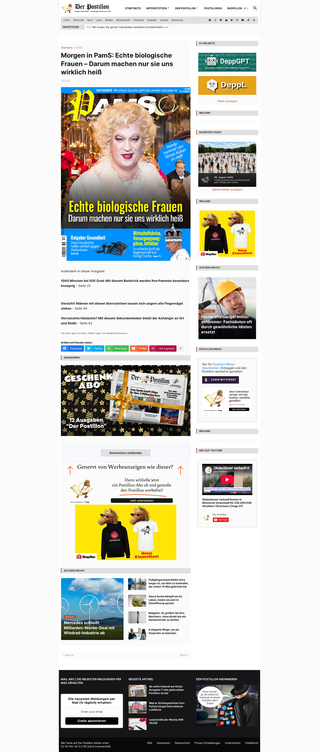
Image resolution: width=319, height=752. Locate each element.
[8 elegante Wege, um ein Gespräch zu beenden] (137, 634)
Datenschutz (182, 742)
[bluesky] (226, 20)
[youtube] (242, 20)
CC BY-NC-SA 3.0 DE (74, 746)
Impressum (163, 742)
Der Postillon (185, 8)
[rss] (254, 20)
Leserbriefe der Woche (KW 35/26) (166, 721)
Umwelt (164, 20)
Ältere (183, 655)
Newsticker (177, 20)
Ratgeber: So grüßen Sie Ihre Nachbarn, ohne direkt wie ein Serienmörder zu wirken (167, 616)
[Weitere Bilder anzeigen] (227, 189)
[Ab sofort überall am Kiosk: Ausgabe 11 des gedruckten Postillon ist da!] (137, 691)
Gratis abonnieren (92, 721)
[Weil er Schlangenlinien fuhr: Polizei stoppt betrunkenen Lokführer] (137, 707)
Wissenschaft (123, 20)
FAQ (149, 742)
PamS (79, 47)
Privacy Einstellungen (207, 742)
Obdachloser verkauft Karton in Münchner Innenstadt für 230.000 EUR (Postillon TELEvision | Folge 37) (226, 503)
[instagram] (237, 20)
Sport (90, 20)
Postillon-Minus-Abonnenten (219, 366)
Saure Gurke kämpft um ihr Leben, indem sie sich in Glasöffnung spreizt (165, 600)
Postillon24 (213, 8)
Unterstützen (156, 8)
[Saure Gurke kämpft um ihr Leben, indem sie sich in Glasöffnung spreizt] (137, 601)
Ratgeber (152, 20)
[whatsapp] (215, 20)
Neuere (69, 655)
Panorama (138, 20)
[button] (246, 8)
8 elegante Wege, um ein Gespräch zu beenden (164, 631)
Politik (67, 20)
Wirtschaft (78, 20)
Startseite (133, 8)
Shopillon (234, 8)
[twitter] (221, 20)
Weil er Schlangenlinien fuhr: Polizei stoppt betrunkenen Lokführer (167, 706)
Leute (99, 20)
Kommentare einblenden (125, 453)
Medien (109, 20)
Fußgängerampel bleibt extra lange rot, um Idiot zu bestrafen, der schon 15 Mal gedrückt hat (169, 583)
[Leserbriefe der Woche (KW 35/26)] (137, 724)
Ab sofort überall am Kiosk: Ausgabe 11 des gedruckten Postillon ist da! (166, 690)
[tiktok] (248, 20)
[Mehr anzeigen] (180, 348)
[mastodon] (232, 20)
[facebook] (210, 20)
